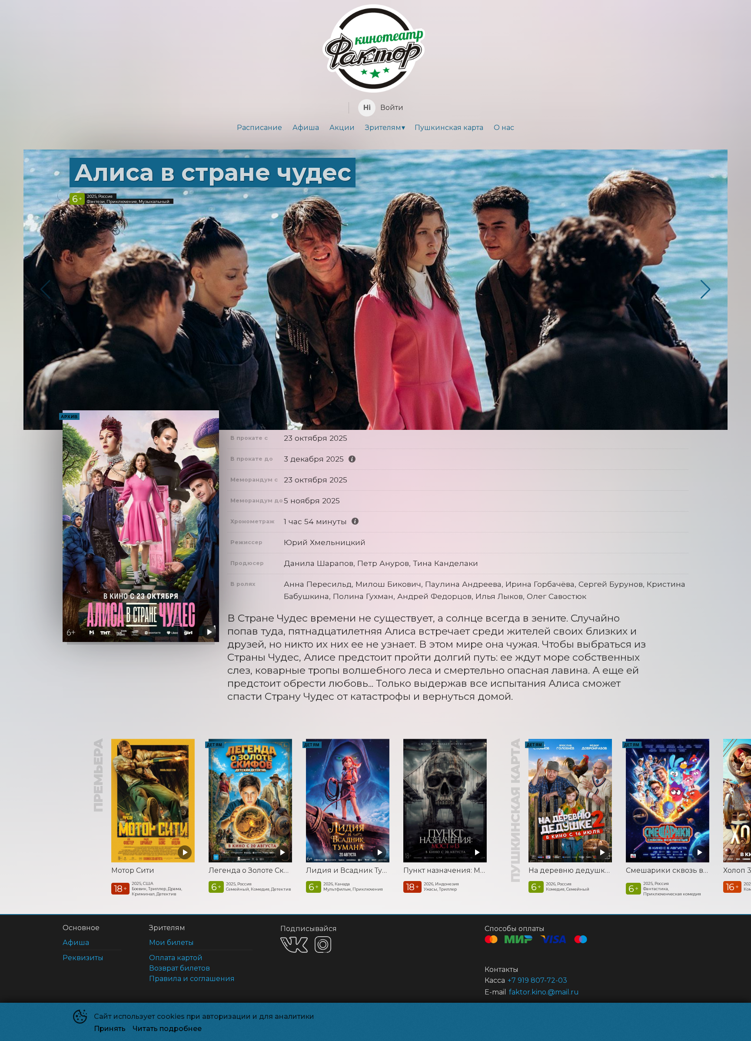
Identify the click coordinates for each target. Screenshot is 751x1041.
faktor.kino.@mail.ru (544, 992)
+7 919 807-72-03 (537, 980)
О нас (504, 127)
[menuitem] (259, 128)
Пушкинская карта (449, 127)
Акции (342, 127)
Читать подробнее (167, 1028)
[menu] (375, 128)
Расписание (259, 127)
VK (294, 945)
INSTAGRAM (323, 944)
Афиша (305, 127)
